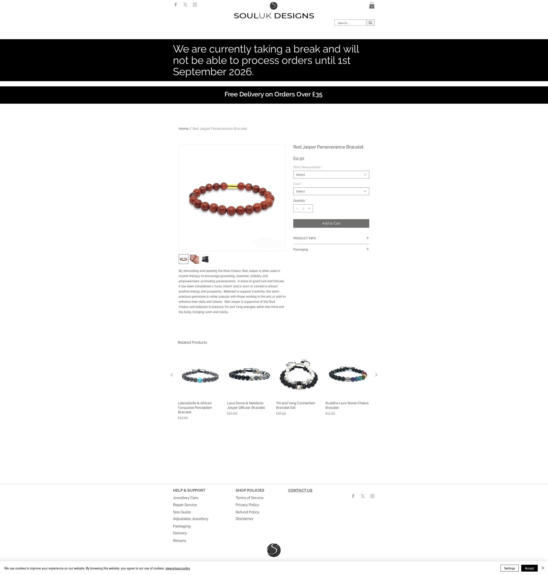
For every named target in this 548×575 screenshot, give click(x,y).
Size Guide (182, 512)
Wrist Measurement (308, 167)
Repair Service (185, 505)
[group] (274, 386)
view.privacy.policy (177, 568)
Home (184, 129)
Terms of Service (250, 498)
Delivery (180, 533)
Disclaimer (244, 519)
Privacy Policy (247, 505)
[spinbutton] (303, 208)
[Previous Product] (171, 374)
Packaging (182, 526)
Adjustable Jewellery (190, 519)
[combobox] (331, 174)
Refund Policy (247, 512)
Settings (509, 568)
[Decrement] (296, 208)
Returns (179, 540)
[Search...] (370, 22)
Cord (297, 184)
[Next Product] (376, 374)
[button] (372, 5)
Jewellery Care (185, 498)
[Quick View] (200, 375)
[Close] (542, 568)
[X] (185, 4)
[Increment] (309, 208)
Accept (529, 568)
